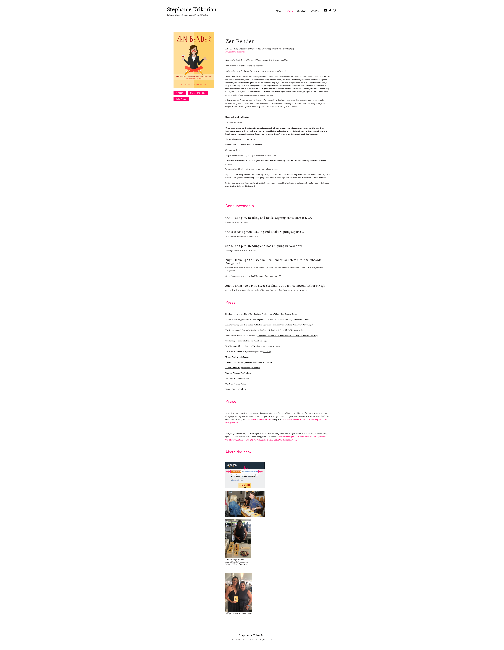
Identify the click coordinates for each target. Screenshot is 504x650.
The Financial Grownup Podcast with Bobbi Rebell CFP (248, 362)
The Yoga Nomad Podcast (236, 383)
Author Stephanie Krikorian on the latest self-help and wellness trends (279, 319)
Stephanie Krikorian (191, 9)
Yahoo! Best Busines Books (285, 314)
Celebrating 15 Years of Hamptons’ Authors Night (246, 340)
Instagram (334, 10)
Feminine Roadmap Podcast (237, 378)
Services (302, 11)
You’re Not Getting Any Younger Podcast (242, 367)
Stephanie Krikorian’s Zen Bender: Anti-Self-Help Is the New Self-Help (287, 335)
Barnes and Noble (198, 92)
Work (290, 11)
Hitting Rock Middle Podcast (237, 357)
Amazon (179, 92)
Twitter (330, 10)
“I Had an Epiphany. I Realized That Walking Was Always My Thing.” (283, 324)
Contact (315, 11)
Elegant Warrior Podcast (235, 389)
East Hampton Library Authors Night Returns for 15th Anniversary (253, 346)
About (279, 11)
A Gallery (267, 351)
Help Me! (277, 419)
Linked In (325, 10)
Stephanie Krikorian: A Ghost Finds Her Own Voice (281, 330)
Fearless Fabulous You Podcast (238, 373)
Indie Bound (181, 99)
